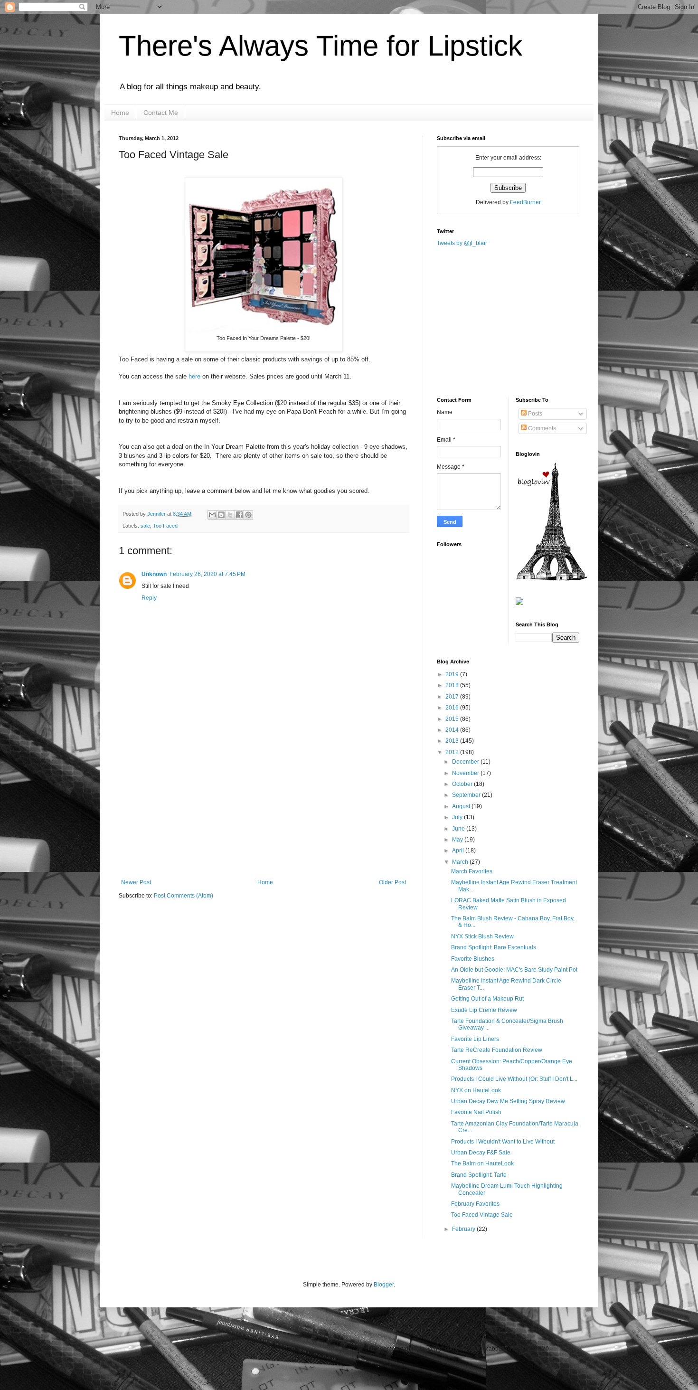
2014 (452, 730)
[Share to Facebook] (239, 515)
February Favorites (475, 1204)
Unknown (154, 574)
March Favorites (471, 871)
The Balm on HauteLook (482, 1163)
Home (120, 112)
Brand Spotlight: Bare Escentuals (493, 947)
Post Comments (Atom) (183, 895)
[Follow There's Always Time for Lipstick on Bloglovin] (551, 579)
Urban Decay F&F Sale (480, 1152)
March (461, 862)
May (458, 839)
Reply (149, 598)
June (459, 828)
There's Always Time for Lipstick (320, 46)
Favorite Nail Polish (476, 1112)
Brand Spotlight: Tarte (479, 1175)
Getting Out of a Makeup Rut (487, 998)
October (463, 784)
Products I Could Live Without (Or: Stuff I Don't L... (514, 1079)
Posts (534, 413)
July (458, 817)
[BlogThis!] (221, 515)
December (466, 761)
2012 (452, 752)
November (466, 773)
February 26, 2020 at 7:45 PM (207, 574)
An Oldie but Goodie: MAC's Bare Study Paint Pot (514, 969)
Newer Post (136, 882)
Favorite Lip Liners (475, 1039)
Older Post (392, 882)
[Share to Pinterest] (248, 515)
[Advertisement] (263, 807)
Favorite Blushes (472, 958)
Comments (541, 428)
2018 (452, 685)
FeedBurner (525, 202)
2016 (452, 707)
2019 (452, 674)
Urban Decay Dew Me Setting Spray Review (508, 1101)
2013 (452, 741)
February (464, 1229)
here (194, 376)
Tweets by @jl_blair (462, 243)
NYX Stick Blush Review (482, 936)
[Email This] (212, 515)
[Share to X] (230, 515)
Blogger (384, 1284)
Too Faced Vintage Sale (482, 1214)
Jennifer (157, 514)
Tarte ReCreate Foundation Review (496, 1050)
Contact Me (160, 112)
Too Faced (165, 526)
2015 (452, 719)
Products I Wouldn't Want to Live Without (503, 1141)
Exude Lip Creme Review (484, 1010)
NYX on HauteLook (476, 1090)
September (467, 795)
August (462, 806)
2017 (452, 696)
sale (145, 526)
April (458, 850)
